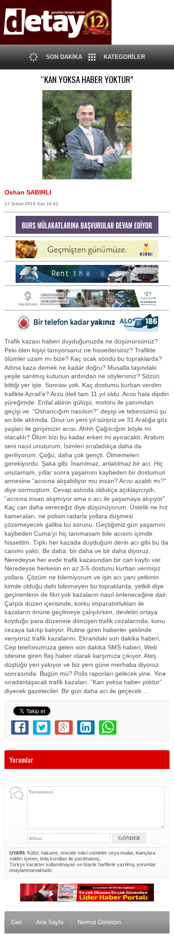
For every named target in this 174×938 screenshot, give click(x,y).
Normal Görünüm (99, 922)
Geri (16, 922)
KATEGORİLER (124, 57)
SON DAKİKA (64, 57)
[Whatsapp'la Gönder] (107, 727)
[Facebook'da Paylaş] (20, 727)
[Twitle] (41, 727)
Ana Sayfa (49, 922)
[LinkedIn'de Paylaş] (86, 727)
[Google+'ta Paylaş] (63, 727)
